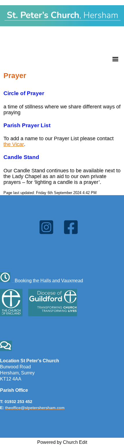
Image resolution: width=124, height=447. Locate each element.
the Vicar (13, 144)
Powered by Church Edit (62, 442)
